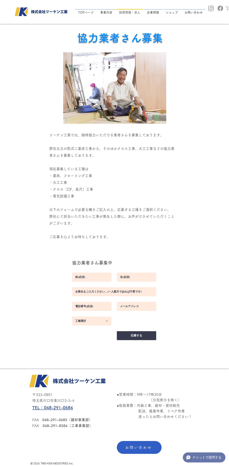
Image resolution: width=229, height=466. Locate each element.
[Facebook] (220, 8)
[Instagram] (211, 8)
